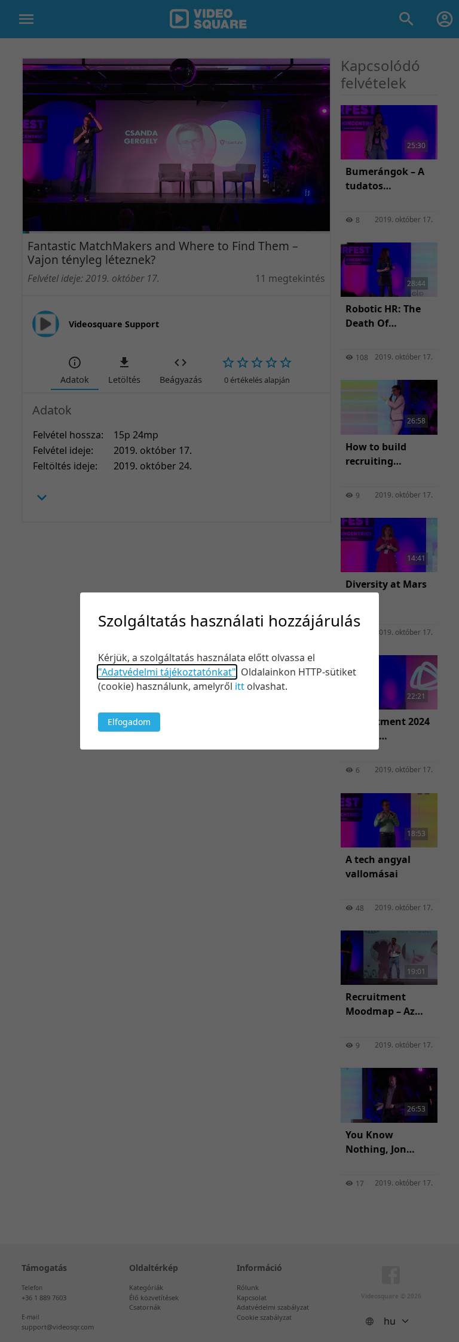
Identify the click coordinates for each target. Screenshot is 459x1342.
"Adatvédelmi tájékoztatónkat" (167, 671)
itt (239, 686)
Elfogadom (129, 721)
